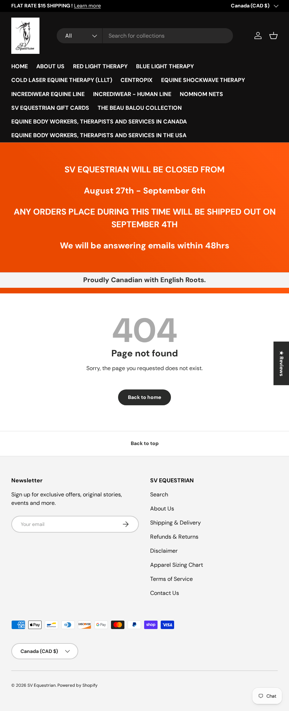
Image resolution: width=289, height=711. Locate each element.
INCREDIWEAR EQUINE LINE (48, 94)
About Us (162, 508)
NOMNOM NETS (201, 94)
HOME (19, 66)
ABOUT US (50, 66)
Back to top (145, 443)
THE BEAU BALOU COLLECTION (140, 108)
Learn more (87, 5)
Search (159, 494)
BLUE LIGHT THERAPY (165, 66)
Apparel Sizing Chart (176, 565)
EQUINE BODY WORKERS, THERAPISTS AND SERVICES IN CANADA (99, 121)
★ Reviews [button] (281, 363)
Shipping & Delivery (175, 522)
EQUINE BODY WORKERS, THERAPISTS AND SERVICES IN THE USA (98, 135)
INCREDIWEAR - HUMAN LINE (132, 94)
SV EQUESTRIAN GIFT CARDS (50, 108)
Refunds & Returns (174, 536)
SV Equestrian (41, 685)
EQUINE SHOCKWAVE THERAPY (203, 80)
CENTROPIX (137, 80)
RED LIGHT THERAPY (100, 66)
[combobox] (145, 35)
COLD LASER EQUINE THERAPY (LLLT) (61, 80)
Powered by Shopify (77, 685)
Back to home (144, 397)
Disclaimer (164, 550)
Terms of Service (171, 579)
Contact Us (164, 593)
